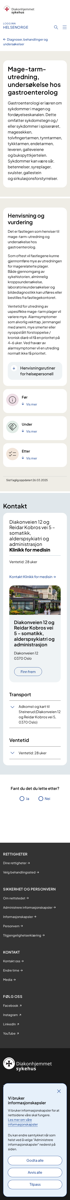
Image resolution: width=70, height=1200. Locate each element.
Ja (27, 798)
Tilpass (35, 1184)
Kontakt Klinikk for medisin (30, 576)
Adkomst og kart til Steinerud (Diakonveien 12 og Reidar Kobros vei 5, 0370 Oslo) (40, 714)
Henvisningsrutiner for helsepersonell (37, 370)
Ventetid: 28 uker (32, 753)
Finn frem (28, 671)
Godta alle (35, 1160)
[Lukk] (59, 1091)
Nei (47, 798)
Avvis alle (35, 1172)
